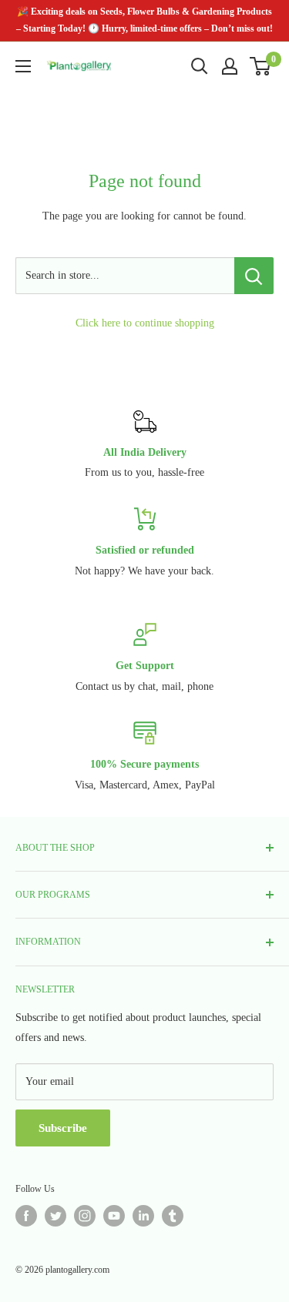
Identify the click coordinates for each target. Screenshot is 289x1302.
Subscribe (63, 1128)
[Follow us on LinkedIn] (143, 1216)
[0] (261, 66)
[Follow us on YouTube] (114, 1216)
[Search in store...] (254, 275)
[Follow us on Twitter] (55, 1216)
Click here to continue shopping (145, 323)
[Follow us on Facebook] (26, 1216)
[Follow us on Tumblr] (172, 1216)
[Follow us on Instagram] (85, 1216)
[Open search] (199, 66)
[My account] (229, 66)
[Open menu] (23, 66)
